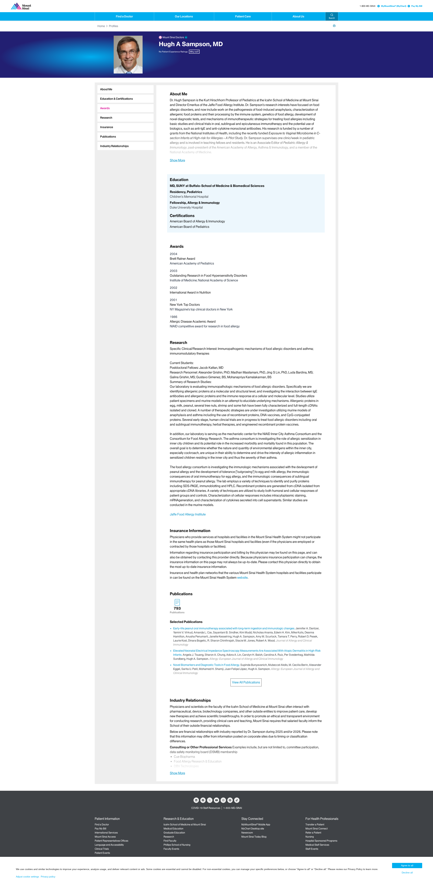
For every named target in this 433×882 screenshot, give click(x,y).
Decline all (407, 872)
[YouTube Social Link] (216, 800)
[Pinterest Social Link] (230, 800)
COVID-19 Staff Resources (205, 807)
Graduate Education (174, 832)
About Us (298, 16)
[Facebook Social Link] (203, 800)
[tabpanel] (246, 126)
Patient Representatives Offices (111, 840)
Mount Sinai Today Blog (253, 836)
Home (101, 26)
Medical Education (173, 828)
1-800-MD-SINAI (367, 6)
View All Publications (246, 682)
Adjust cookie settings (27, 876)
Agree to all (407, 865)
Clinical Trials (102, 848)
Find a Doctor (124, 16)
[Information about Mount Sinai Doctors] (186, 37)
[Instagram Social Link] (223, 800)
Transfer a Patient (314, 824)
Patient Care (243, 16)
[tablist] (124, 116)
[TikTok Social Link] (237, 800)
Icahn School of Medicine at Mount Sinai (185, 824)
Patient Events (102, 852)
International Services (106, 832)
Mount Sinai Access (105, 836)
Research (169, 836)
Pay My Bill (416, 6)
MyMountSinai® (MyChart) (393, 6)
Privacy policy (48, 876)
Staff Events (311, 848)
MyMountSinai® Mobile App (255, 824)
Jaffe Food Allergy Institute (188, 514)
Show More (177, 160)
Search (332, 18)
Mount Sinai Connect (316, 828)
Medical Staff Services (317, 844)
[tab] (125, 89)
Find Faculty (170, 840)
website (242, 577)
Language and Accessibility (109, 844)
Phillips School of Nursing (177, 844)
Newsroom (247, 832)
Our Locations (184, 16)
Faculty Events (171, 848)
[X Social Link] (209, 800)
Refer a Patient (313, 832)
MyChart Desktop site (252, 828)
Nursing (309, 836)
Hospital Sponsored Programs (321, 840)
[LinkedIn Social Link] (196, 800)
